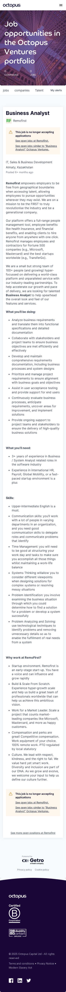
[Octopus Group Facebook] (11, 980)
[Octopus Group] (12, 5)
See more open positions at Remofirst (33, 832)
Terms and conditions (21, 963)
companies (22, 90)
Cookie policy (42, 869)
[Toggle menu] (61, 5)
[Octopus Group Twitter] (28, 980)
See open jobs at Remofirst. (32, 140)
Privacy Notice (45, 963)
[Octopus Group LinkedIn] (20, 980)
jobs (6, 90)
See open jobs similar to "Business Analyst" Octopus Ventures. (36, 147)
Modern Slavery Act (20, 967)
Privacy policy (24, 869)
